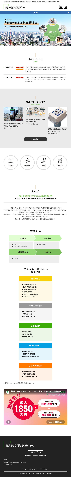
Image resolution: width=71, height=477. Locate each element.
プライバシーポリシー (33, 469)
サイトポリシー (44, 469)
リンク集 (23, 469)
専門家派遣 (42, 244)
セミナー (17, 244)
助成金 (16, 258)
